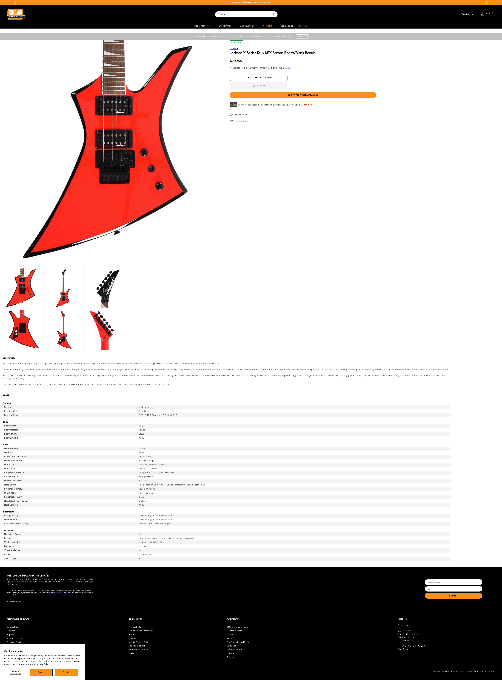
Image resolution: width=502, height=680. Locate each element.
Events (132, 634)
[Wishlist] (488, 14)
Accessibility (135, 627)
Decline (66, 672)
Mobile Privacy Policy (139, 642)
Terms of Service (15, 642)
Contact (465, 14)
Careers (231, 634)
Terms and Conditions (53, 594)
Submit (453, 595)
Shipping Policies (15, 638)
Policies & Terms (137, 645)
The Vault (231, 653)
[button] (226, 358)
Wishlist (230, 657)
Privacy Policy (42, 664)
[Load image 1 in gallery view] (22, 288)
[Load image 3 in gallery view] (63, 288)
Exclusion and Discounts (141, 630)
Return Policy (457, 671)
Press (131, 653)
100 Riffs (231, 638)
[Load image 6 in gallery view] (105, 330)
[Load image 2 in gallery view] (22, 330)
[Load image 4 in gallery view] (63, 330)
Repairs (10, 634)
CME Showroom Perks (237, 627)
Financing (133, 638)
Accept (41, 672)
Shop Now (302, 36)
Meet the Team (234, 630)
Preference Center (138, 649)
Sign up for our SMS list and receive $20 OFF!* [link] (251, 2)
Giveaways (232, 645)
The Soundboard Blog (238, 642)
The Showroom (234, 649)
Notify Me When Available (302, 95)
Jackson (234, 48)
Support (11, 630)
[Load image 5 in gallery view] (105, 288)
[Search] (275, 14)
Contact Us (12, 627)
